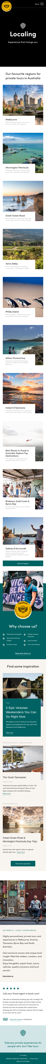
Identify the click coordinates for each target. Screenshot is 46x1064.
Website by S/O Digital (23, 1061)
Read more (7, 793)
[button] (39, 4)
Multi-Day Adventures (10, 743)
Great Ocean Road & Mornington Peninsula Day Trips (20, 839)
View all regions (23, 563)
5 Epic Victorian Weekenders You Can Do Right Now (21, 712)
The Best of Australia (25, 743)
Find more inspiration (23, 863)
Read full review (15, 1019)
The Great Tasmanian (14, 777)
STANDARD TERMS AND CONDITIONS (16, 1058)
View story (9, 732)
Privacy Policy (34, 1058)
